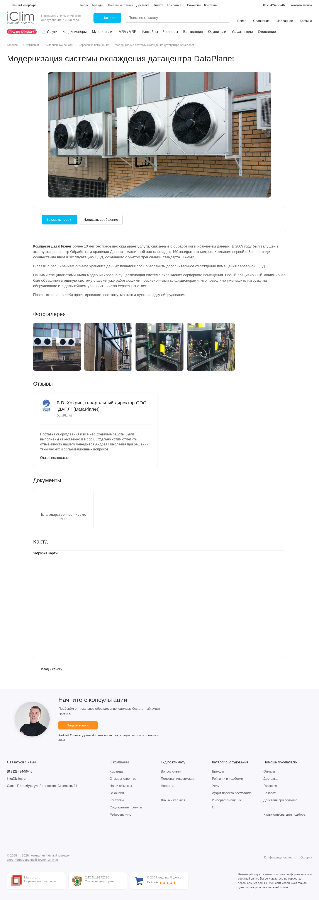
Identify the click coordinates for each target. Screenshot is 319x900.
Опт (215, 807)
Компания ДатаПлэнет (52, 246)
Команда (116, 771)
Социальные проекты (126, 807)
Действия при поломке (280, 800)
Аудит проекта (231, 793)
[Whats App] (35, 829)
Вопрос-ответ (171, 771)
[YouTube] (27, 829)
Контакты (117, 800)
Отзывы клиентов (123, 778)
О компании (119, 762)
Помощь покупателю (280, 762)
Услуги (217, 786)
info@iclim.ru (16, 778)
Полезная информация (178, 778)
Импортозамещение (227, 800)
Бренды (218, 771)
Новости (167, 786)
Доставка (270, 778)
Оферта (306, 857)
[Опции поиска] (205, 17)
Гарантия (270, 786)
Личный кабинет (173, 800)
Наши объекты (121, 786)
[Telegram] (18, 829)
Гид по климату (173, 762)
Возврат (269, 793)
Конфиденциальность (279, 857)
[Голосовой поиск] (214, 17)
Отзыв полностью (54, 458)
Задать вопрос (78, 725)
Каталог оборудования (230, 762)
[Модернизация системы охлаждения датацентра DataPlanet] (159, 134)
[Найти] (224, 17)
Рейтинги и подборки (227, 778)
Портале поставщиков (40, 881)
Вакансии (117, 793)
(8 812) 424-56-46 (272, 5)
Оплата (269, 771)
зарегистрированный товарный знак (32, 859)
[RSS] (310, 59)
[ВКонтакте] (9, 829)
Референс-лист (121, 814)
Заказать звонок (300, 5)
